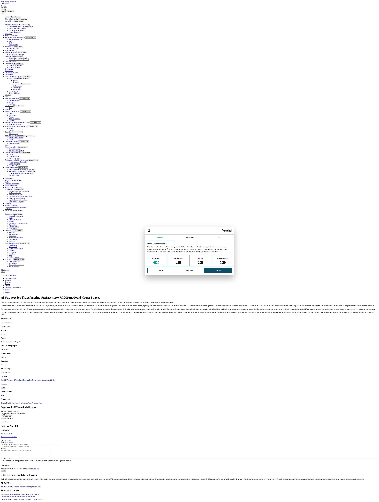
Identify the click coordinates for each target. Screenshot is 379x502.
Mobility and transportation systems (16, 126)
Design (11, 154)
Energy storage (13, 78)
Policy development (11, 185)
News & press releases (12, 243)
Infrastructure (9, 106)
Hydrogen (16, 82)
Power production (14, 84)
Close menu (10, 11)
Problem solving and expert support (16, 207)
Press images (13, 245)
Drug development (14, 100)
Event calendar (34, 494)
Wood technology (14, 67)
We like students (14, 266)
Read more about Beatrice (9, 437)
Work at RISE (36, 486)
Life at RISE (13, 263)
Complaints (12, 236)
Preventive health (14, 175)
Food (6, 96)
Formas (3, 388)
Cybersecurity (9, 69)
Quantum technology (11, 141)
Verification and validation (17, 198)
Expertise (8, 282)
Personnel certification (16, 194)
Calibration (8, 209)
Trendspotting (13, 252)
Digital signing (13, 239)
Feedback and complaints (16, 202)
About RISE (9, 21)
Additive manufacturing (16, 138)
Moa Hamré (15, 403)
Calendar (11, 250)
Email (2, 442)
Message (3, 448)
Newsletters (16, 494)
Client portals (5, 3)
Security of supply (14, 164)
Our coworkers (13, 234)
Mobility (11, 130)
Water (10, 108)
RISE (2, 395)
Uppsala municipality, (48, 380)
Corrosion (12, 120)
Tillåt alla (218, 270)
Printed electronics (14, 32)
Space (6, 145)
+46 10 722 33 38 (6, 433)
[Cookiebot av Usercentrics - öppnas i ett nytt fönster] (223, 230)
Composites (12, 115)
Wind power (16, 89)
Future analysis (9, 178)
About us (4, 486)
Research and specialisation (13, 187)
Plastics (11, 113)
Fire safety (8, 95)
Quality (11, 218)
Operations (8, 214)
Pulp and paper (13, 134)
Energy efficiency (14, 93)
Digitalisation (9, 74)
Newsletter (12, 254)
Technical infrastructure (12, 184)
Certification (8, 189)
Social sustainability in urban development (22, 169)
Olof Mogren (24, 403)
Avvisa (161, 270)
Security (11, 221)
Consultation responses (16, 248)
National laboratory (15, 124)
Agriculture (8, 34)
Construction (9, 63)
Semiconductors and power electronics (21, 27)
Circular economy (14, 149)
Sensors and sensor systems (17, 28)
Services (7, 285)
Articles (7, 293)
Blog (10, 256)
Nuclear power (17, 86)
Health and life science (12, 98)
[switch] (178, 262)
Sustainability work (15, 219)
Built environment (10, 52)
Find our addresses (20, 486)
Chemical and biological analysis (19, 58)
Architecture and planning (17, 171)
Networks (8, 289)
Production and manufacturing (14, 136)
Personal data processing (8, 496)
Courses (7, 291)
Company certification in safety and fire (21, 196)
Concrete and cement (15, 65)
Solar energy (17, 88)
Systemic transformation (12, 152)
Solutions (8, 280)
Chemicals (8, 56)
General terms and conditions (25, 496)
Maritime (7, 109)
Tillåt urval (189, 270)
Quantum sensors (14, 143)
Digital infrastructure (11, 72)
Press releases (5, 494)
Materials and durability (12, 111)
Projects (7, 284)
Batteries (15, 80)
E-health (11, 102)
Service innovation (14, 158)
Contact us (8, 230)
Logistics (11, 128)
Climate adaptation (10, 61)
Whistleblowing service (16, 237)
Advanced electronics (11, 25)
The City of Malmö (35, 380)
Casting (11, 139)
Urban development (11, 167)
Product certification (15, 193)
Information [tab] (189, 237)
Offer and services (10, 19)
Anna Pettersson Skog (35, 403)
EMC (10, 43)
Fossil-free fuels (14, 48)
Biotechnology (9, 50)
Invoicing (12, 241)
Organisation (13, 225)
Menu (3, 11)
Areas (7, 17)
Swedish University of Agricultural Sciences (14, 380)
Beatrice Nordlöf (6, 403)
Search (3, 7)
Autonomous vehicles (15, 39)
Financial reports (14, 227)
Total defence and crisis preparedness (16, 160)
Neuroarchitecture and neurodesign (23, 173)
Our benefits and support (16, 265)
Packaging (8, 132)
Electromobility (13, 45)
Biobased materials (14, 119)
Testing (7, 182)
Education (8, 203)
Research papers (14, 257)
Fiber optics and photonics (17, 30)
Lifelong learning (14, 156)
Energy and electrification (13, 76)
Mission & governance (16, 216)
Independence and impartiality (18, 223)
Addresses (12, 232)
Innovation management (16, 151)
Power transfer (13, 91)
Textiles (11, 117)
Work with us (9, 259)
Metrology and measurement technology (17, 122)
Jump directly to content (8, 1)
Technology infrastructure (13, 287)
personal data (35, 468)
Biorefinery (8, 46)
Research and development (13, 180)
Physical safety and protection (18, 162)
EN (4, 5)
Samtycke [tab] (160, 237)
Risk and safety (13, 165)
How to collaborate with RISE (14, 210)
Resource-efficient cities (16, 54)
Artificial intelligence (11, 35)
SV (2, 5)
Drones (11, 41)
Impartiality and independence (18, 200)
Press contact (13, 247)
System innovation (10, 147)
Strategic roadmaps (11, 205)
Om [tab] (219, 237)
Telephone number (6, 444)
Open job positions (14, 261)
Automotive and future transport (15, 37)
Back (3, 13)
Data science (9, 71)
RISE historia (13, 228)
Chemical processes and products (19, 60)
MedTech (12, 104)
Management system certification (19, 191)
